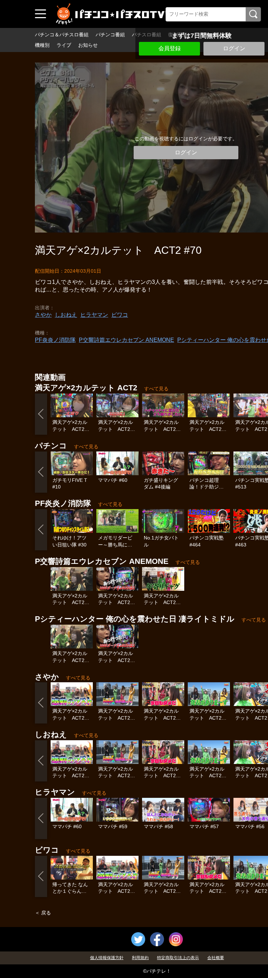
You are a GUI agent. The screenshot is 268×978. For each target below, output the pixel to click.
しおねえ (66, 315)
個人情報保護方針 (107, 957)
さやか (43, 315)
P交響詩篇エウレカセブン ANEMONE (126, 340)
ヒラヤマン (94, 315)
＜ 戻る (43, 913)
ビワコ (119, 315)
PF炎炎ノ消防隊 (55, 340)
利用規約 (140, 957)
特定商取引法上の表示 (178, 957)
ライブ (64, 45)
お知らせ (88, 45)
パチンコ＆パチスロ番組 (62, 34)
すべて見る (156, 388)
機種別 (42, 45)
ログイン (234, 48)
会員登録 (169, 48)
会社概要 (215, 957)
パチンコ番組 (110, 34)
